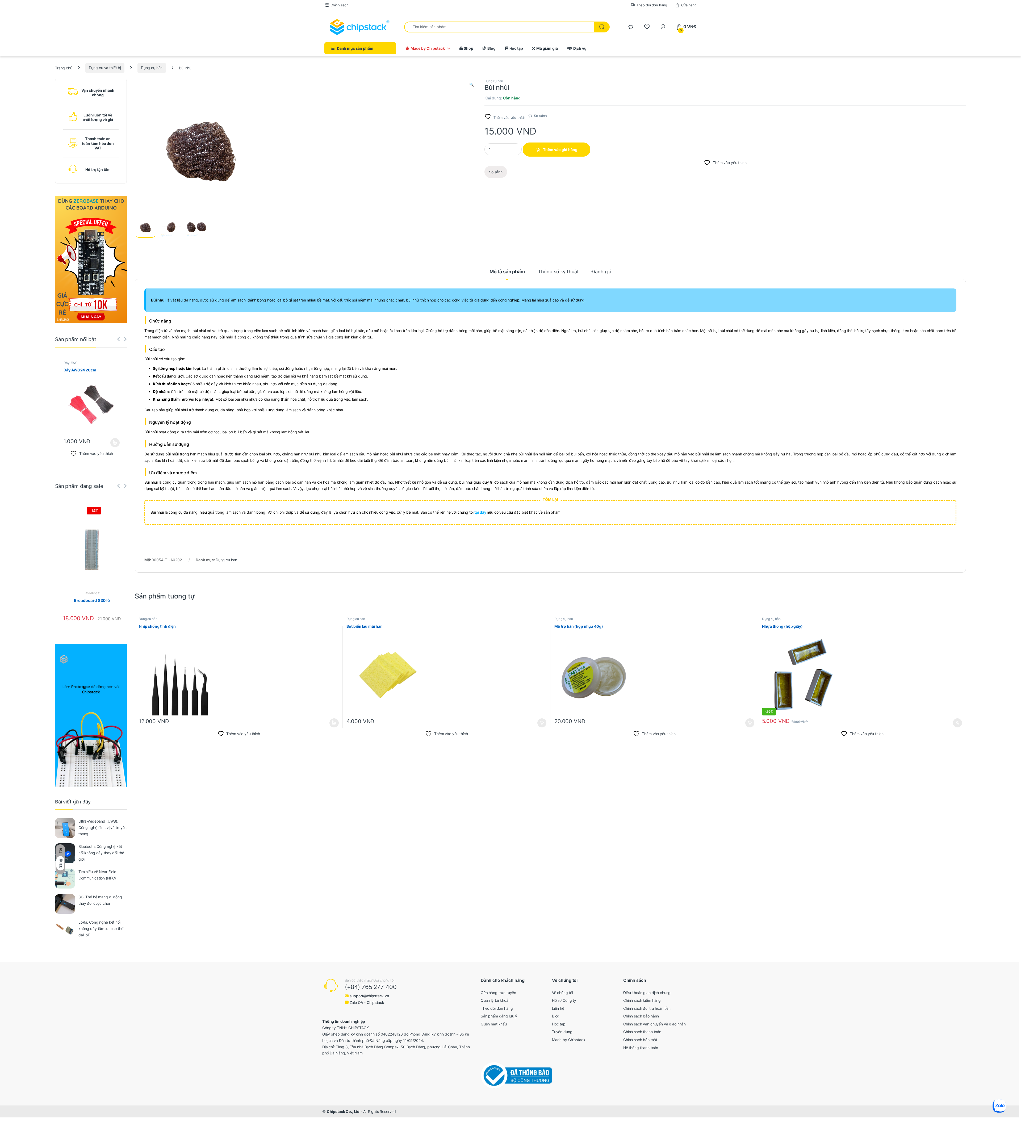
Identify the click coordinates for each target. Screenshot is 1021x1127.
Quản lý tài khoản (495, 1000)
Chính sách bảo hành (641, 1016)
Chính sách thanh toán (642, 1031)
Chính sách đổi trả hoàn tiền (647, 1008)
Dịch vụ (580, 48)
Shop (468, 48)
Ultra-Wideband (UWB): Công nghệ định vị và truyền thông (102, 827)
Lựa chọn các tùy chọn (334, 722)
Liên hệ (558, 1008)
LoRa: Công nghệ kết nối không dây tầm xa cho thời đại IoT (101, 928)
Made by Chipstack (428, 48)
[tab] (507, 274)
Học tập (516, 48)
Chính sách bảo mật (640, 1039)
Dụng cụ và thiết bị (105, 67)
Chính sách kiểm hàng (642, 1000)
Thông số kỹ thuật (558, 271)
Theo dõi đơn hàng (652, 5)
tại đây (480, 512)
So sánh (540, 116)
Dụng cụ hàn (151, 67)
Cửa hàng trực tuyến (498, 992)
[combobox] (499, 27)
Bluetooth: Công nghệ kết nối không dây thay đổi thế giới (101, 852)
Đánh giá (601, 271)
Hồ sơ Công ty (564, 1000)
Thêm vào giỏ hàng (560, 149)
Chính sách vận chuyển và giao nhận (654, 1024)
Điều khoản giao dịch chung (647, 992)
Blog (491, 48)
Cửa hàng (689, 5)
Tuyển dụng (562, 1031)
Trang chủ (63, 67)
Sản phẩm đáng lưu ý (499, 1016)
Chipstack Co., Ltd (343, 1111)
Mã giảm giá (547, 48)
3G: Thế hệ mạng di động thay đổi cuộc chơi (100, 900)
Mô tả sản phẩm (507, 271)
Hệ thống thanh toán (640, 1047)
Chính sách (339, 5)
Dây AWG (70, 363)
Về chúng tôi (562, 992)
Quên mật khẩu (494, 1024)
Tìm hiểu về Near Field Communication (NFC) (97, 874)
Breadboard (92, 593)
